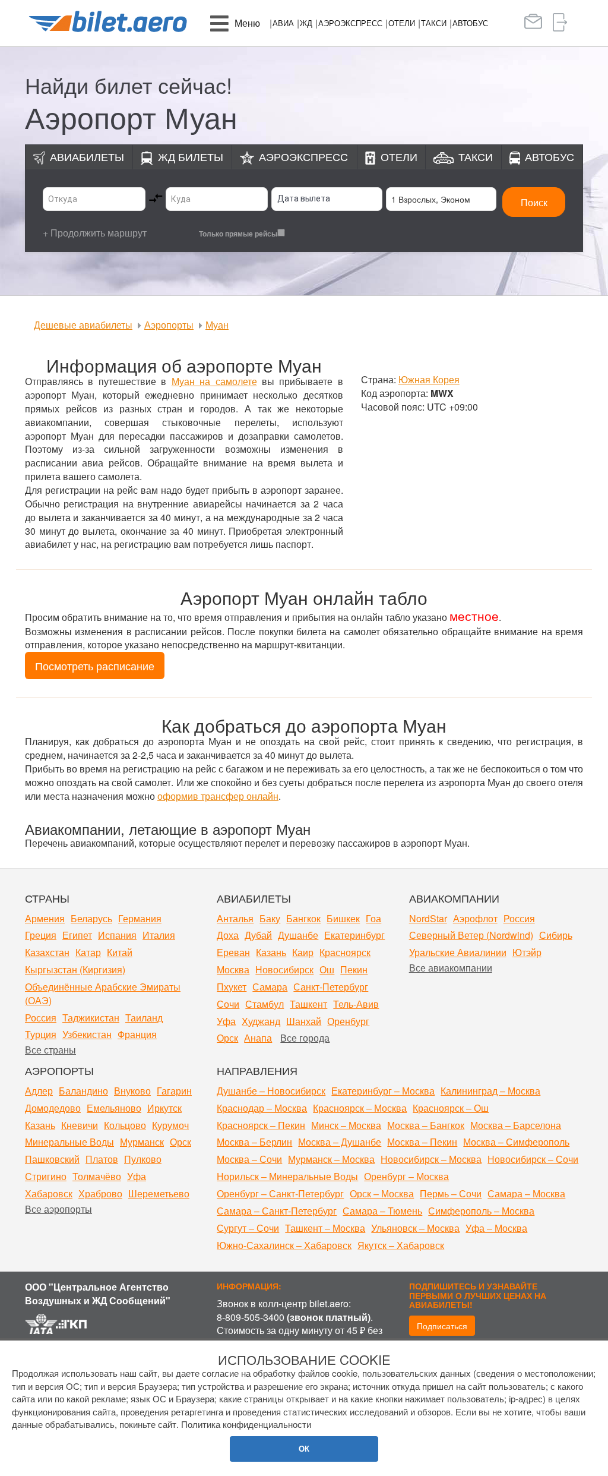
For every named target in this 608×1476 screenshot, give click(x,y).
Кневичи (79, 1125)
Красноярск (344, 952)
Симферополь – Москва (481, 1211)
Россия (40, 1017)
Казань (271, 952)
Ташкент (308, 1004)
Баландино (83, 1090)
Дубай (258, 935)
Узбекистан (87, 1034)
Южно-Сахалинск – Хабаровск (284, 1245)
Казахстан (47, 952)
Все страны (50, 1049)
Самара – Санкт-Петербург (277, 1211)
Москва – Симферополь (516, 1142)
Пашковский (52, 1159)
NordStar (428, 918)
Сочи (228, 1004)
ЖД (306, 23)
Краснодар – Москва (262, 1108)
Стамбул (264, 1004)
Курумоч (170, 1125)
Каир (303, 952)
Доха (228, 935)
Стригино (45, 1176)
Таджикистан (90, 1017)
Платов (102, 1159)
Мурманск (142, 1142)
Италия (158, 935)
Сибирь (555, 935)
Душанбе (298, 935)
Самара (269, 987)
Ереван (233, 952)
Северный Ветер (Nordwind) (471, 935)
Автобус (470, 23)
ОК (304, 1448)
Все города (305, 1038)
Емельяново (114, 1108)
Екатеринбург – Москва (383, 1090)
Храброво (100, 1193)
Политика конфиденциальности (246, 1424)
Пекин (354, 969)
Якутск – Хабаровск (400, 1245)
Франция (137, 1034)
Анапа (258, 1038)
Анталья (235, 918)
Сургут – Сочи (248, 1228)
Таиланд (144, 1017)
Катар (88, 952)
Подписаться (442, 1326)
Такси (433, 23)
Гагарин (174, 1090)
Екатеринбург (354, 935)
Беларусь (91, 918)
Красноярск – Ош (451, 1108)
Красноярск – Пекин (261, 1125)
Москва (233, 969)
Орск (227, 1038)
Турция (40, 1034)
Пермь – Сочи (451, 1193)
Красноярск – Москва (360, 1108)
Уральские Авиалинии (457, 952)
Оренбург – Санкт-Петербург (280, 1193)
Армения (45, 918)
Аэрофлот (475, 918)
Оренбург (348, 1021)
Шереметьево (158, 1193)
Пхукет (231, 987)
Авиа (283, 23)
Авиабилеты (87, 156)
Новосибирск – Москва (431, 1159)
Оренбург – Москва (406, 1176)
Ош (326, 969)
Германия (140, 918)
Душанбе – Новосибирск (271, 1090)
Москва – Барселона (515, 1125)
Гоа (373, 918)
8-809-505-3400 (250, 1317)
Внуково (132, 1090)
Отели (401, 23)
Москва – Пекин (422, 1142)
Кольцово (125, 1125)
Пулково (143, 1159)
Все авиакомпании (450, 967)
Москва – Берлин (254, 1142)
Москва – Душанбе (339, 1142)
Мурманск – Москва (331, 1159)
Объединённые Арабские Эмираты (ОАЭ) (102, 993)
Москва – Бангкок (425, 1125)
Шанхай (303, 1021)
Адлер (39, 1090)
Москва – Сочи (249, 1159)
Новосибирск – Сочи (532, 1159)
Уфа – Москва (496, 1228)
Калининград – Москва (490, 1090)
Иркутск (164, 1108)
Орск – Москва (382, 1193)
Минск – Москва (346, 1125)
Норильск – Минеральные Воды (287, 1176)
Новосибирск (284, 969)
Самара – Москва (526, 1193)
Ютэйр (527, 952)
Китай (119, 952)
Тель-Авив (356, 1004)
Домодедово (53, 1108)
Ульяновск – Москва (415, 1228)
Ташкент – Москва (325, 1228)
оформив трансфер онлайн (217, 796)
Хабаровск (48, 1193)
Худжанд (261, 1021)
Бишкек (343, 918)
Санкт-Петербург (330, 987)
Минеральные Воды (69, 1142)
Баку (269, 918)
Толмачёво (96, 1176)
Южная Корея (429, 379)
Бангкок (303, 918)
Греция (40, 935)
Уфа (226, 1021)
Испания (117, 935)
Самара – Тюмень (382, 1211)
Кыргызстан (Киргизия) (75, 969)
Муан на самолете (214, 381)
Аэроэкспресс (350, 23)
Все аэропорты (58, 1209)
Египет (77, 935)
